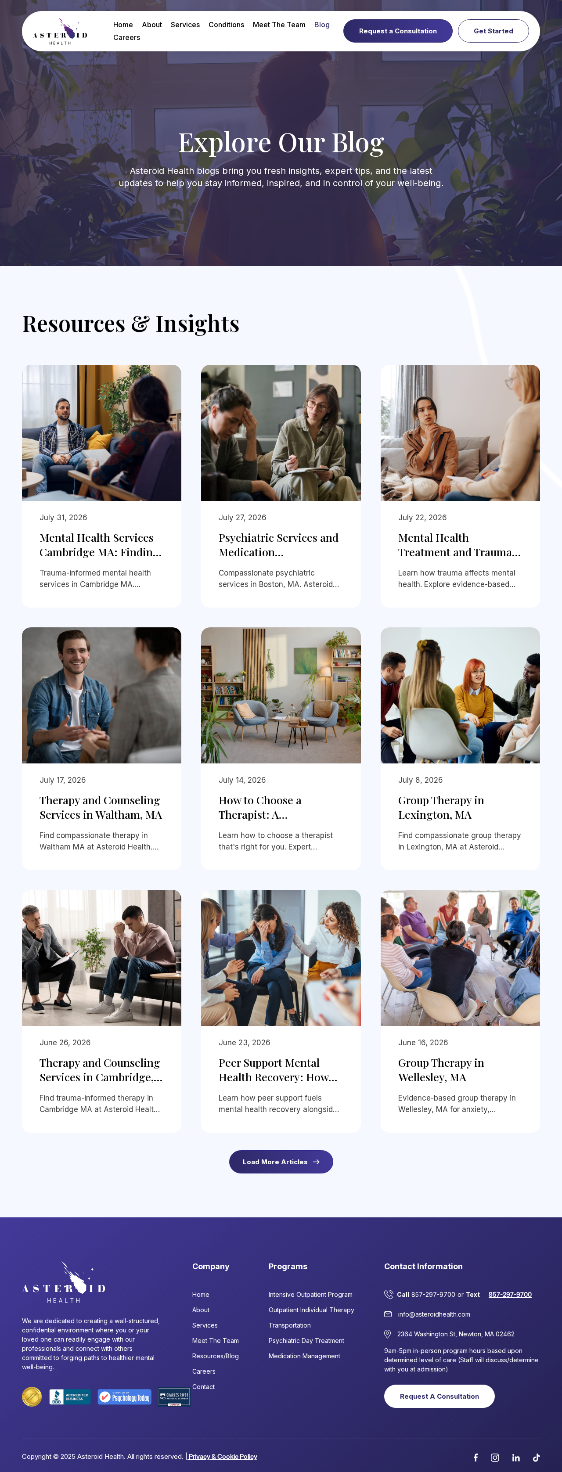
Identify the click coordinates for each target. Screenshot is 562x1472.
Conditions (226, 24)
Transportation (290, 1325)
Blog (322, 24)
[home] (60, 31)
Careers (126, 37)
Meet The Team (279, 24)
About (152, 24)
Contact (203, 1386)
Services (185, 24)
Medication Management (304, 1356)
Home (123, 24)
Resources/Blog (215, 1356)
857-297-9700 (510, 1294)
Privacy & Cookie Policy (222, 1456)
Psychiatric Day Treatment (306, 1340)
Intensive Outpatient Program (311, 1294)
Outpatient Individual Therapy (311, 1310)
